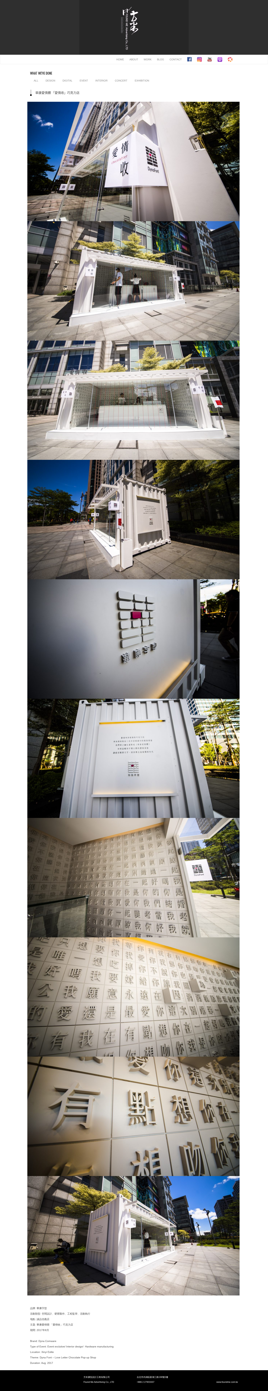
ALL (36, 80)
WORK (148, 59)
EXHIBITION (142, 80)
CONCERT (121, 80)
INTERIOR (101, 80)
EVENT (84, 80)
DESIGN (50, 80)
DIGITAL (67, 80)
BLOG (160, 59)
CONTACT (176, 59)
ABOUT (133, 59)
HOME (120, 59)
